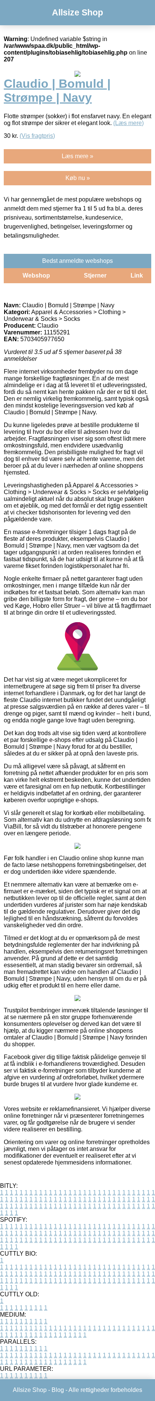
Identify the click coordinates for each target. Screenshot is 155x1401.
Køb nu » (77, 178)
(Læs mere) (128, 123)
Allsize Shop (77, 12)
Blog (58, 1390)
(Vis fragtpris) (37, 136)
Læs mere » (77, 156)
